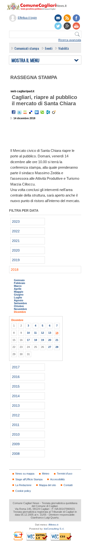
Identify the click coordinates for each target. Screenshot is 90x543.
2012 (16, 415)
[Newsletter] (58, 18)
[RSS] (67, 18)
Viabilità (63, 48)
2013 (16, 405)
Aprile (17, 288)
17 (28, 340)
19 (42, 340)
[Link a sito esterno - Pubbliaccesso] (17, 535)
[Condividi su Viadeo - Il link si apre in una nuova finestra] (54, 112)
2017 (16, 367)
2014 (16, 396)
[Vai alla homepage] (39, 6)
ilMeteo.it (53, 524)
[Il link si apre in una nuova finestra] (76, 18)
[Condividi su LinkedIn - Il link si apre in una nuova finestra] (37, 112)
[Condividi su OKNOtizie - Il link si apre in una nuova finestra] (25, 112)
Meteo (45, 473)
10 (28, 332)
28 (56, 347)
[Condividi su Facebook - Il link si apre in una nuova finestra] (14, 112)
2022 (16, 231)
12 (42, 332)
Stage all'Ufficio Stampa (28, 479)
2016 (16, 377)
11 (35, 332)
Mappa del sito (47, 485)
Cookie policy (23, 490)
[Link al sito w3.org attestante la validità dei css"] (61, 536)
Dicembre (20, 311)
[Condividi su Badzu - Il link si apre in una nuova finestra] (48, 112)
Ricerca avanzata (69, 40)
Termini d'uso (64, 473)
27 (49, 347)
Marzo (18, 285)
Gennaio (19, 280)
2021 (16, 241)
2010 (16, 434)
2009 (16, 444)
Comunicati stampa (26, 48)
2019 (16, 260)
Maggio (18, 291)
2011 (15, 425)
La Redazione (23, 485)
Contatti (68, 485)
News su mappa (24, 473)
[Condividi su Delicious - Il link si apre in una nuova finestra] (31, 112)
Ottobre (19, 306)
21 (56, 340)
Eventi (48, 48)
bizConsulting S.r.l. (54, 528)
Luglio (18, 297)
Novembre (20, 309)
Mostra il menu (25, 60)
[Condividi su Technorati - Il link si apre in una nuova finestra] (42, 112)
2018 (14, 270)
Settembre (20, 303)
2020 (16, 250)
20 (49, 340)
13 (49, 332)
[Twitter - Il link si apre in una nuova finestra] (19, 112)
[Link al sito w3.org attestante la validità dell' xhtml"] (37, 536)
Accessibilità (57, 479)
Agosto (18, 300)
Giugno (19, 294)
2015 (16, 386)
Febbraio (19, 283)
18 (35, 340)
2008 (16, 454)
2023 (16, 221)
